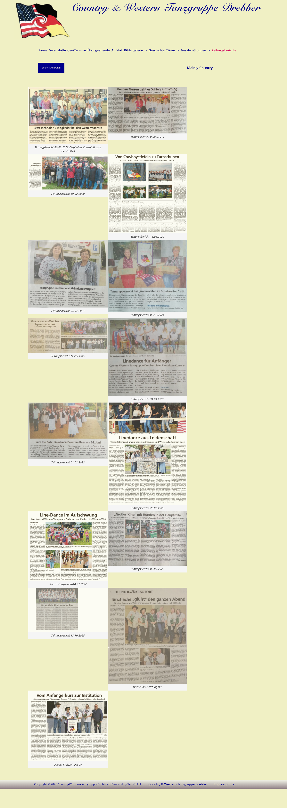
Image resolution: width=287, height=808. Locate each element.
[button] (224, 784)
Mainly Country (183, 67)
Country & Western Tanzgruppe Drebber (178, 784)
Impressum (222, 784)
